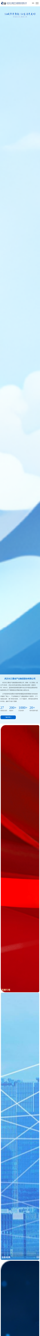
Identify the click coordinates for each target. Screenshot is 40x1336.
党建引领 (6, 990)
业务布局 (6, 1257)
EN (33, 3)
